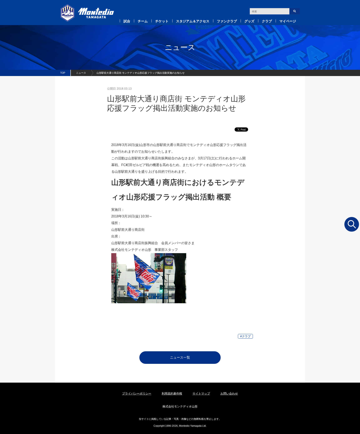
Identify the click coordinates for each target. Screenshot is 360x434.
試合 (127, 21)
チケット (162, 21)
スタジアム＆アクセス (192, 21)
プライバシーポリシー (136, 393)
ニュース (81, 72)
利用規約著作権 (172, 393)
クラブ (267, 21)
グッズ (249, 21)
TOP (62, 72)
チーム (143, 21)
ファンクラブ (227, 21)
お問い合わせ (229, 393)
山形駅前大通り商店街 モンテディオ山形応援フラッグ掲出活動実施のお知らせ (140, 72)
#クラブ (245, 336)
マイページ (287, 21)
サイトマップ (201, 393)
